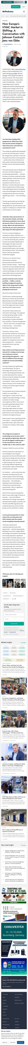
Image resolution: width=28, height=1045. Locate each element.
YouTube (17, 1027)
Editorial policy (6, 1024)
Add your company (19, 1003)
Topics (4, 1012)
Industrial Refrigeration (18, 595)
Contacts (5, 1027)
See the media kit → (7, 986)
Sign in (23, 6)
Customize (12, 1042)
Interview (5, 593)
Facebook (17, 1024)
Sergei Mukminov (8, 44)
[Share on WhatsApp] (15, 598)
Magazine (5, 1009)
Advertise (17, 997)
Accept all (20, 1042)
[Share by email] (13, 598)
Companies (5, 1006)
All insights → (24, 642)
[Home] (8, 12)
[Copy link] (10, 598)
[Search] (2, 6)
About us (5, 1021)
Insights (7, 16)
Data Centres (13, 593)
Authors (4, 1015)
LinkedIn (17, 1021)
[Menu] (24, 11)
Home (2, 16)
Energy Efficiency (7, 595)
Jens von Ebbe (13, 73)
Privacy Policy (13, 632)
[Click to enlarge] (14, 120)
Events (4, 1003)
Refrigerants (6, 598)
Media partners (18, 1000)
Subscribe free (15, 6)
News (4, 997)
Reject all (4, 1042)
